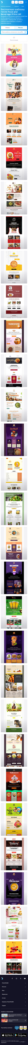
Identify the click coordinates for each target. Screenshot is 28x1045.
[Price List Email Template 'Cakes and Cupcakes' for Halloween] (14, 577)
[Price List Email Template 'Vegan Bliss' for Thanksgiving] (14, 681)
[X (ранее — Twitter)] (20, 978)
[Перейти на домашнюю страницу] (1, 2)
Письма (20, 27)
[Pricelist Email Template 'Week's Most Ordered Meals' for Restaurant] (14, 301)
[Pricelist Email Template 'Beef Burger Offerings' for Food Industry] (14, 232)
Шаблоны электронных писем (6, 6)
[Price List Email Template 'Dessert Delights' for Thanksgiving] (14, 750)
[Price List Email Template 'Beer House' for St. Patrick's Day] (14, 612)
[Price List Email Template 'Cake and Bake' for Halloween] (14, 439)
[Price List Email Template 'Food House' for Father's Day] (14, 819)
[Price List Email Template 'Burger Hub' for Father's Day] (14, 163)
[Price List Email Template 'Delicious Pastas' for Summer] (14, 405)
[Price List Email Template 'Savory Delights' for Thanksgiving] (14, 854)
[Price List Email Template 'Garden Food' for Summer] (14, 715)
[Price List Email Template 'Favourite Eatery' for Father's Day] (14, 94)
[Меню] (26, 2)
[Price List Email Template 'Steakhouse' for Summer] (14, 60)
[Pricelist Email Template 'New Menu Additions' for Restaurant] (14, 923)
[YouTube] (24, 978)
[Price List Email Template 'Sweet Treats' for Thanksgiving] (14, 336)
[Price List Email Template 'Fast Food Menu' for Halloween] (14, 646)
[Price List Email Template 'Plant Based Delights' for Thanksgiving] (14, 508)
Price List (17, 6)
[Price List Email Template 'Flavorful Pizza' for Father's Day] (14, 198)
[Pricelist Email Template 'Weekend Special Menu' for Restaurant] (14, 267)
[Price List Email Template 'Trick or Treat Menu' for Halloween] (14, 888)
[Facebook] (12, 978)
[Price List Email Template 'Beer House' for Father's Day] (14, 957)
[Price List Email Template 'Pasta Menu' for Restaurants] (14, 370)
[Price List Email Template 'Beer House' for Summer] (14, 129)
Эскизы (7, 27)
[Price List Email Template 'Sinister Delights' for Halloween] (14, 785)
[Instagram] (16, 978)
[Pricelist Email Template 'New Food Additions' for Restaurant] (14, 474)
